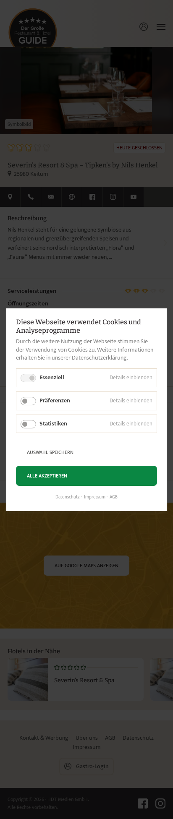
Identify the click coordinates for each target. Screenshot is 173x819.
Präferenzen (54, 400)
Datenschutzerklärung (99, 358)
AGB (114, 497)
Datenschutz (67, 497)
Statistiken (53, 423)
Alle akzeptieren (47, 475)
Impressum (94, 497)
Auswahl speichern (50, 452)
